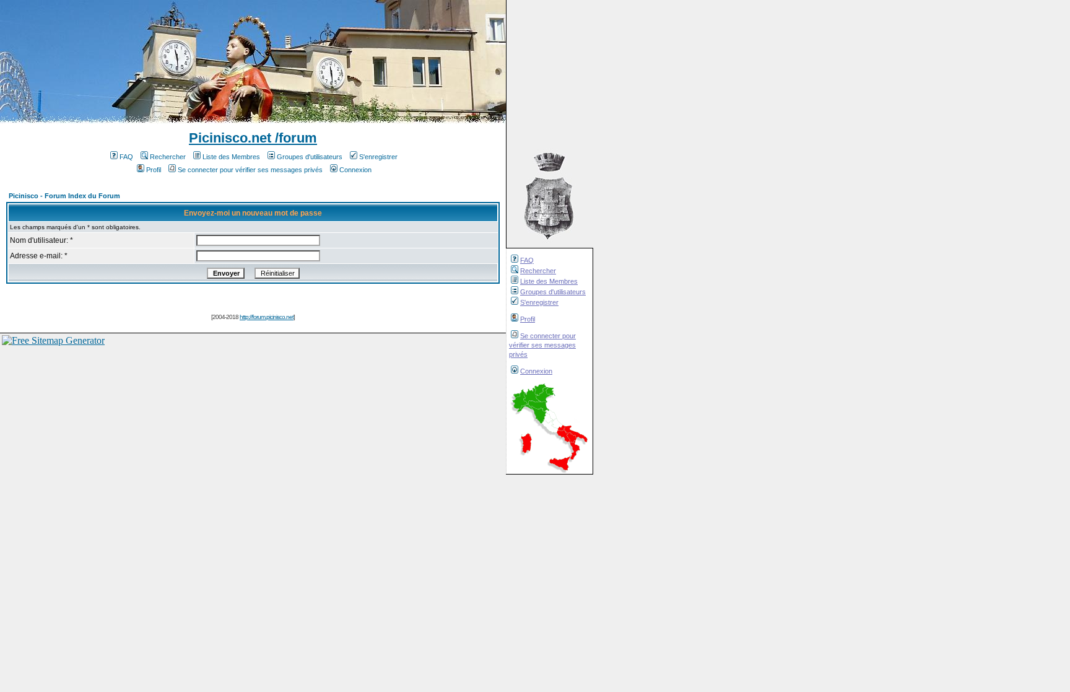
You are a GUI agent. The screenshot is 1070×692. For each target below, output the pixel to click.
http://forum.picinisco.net (267, 316)
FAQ (527, 260)
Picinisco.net (230, 138)
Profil (527, 319)
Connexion (536, 371)
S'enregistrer (539, 302)
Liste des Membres (549, 281)
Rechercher (538, 270)
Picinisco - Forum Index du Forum (64, 195)
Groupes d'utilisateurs (553, 292)
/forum (294, 138)
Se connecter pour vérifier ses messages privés (542, 345)
